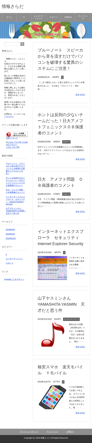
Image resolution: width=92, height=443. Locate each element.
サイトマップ (83, 17)
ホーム (9, 17)
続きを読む (80, 95)
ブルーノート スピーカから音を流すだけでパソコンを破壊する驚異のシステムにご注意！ (15, 169)
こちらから (9, 116)
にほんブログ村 (12, 147)
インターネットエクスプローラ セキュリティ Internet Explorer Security (61, 237)
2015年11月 (11, 238)
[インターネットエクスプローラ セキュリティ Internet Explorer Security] (52, 278)
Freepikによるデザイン (14, 279)
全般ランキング (12, 138)
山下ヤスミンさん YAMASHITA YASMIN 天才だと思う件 (61, 304)
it (23, 17)
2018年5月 (10, 234)
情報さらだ (13, 6)
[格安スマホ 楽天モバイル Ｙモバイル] (52, 407)
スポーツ (53, 17)
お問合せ (68, 17)
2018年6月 (10, 230)
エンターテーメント (38, 17)
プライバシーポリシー (29, 432)
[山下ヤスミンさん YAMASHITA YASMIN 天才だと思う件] (52, 345)
